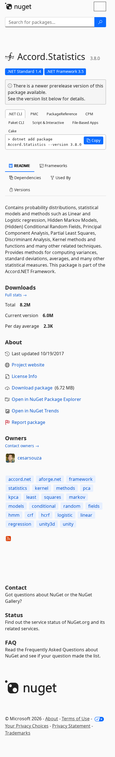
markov (77, 497)
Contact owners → (22, 445)
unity (68, 524)
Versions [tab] (21, 189)
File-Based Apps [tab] (85, 122)
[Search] (100, 22)
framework (81, 479)
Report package (28, 422)
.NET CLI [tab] (15, 113)
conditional (44, 506)
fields (94, 506)
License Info (24, 376)
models (16, 506)
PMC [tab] (34, 113)
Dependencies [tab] (27, 177)
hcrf (45, 515)
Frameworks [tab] (55, 165)
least (31, 497)
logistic (65, 515)
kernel (41, 488)
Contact (16, 587)
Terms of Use (76, 719)
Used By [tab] (62, 177)
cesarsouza (30, 458)
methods (65, 488)
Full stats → (16, 294)
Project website (28, 365)
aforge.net (50, 479)
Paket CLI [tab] (16, 122)
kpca (13, 497)
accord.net (19, 479)
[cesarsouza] (10, 458)
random (71, 506)
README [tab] (21, 165)
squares (52, 497)
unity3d (47, 524)
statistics (17, 488)
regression (19, 524)
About (51, 719)
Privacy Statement (71, 726)
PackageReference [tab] (62, 113)
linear (86, 515)
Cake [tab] (12, 130)
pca (86, 488)
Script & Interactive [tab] (48, 122)
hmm (14, 515)
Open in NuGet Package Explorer (46, 399)
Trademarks (17, 733)
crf (30, 515)
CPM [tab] (89, 113)
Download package (32, 388)
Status (14, 615)
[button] (93, 140)
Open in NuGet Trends (35, 411)
